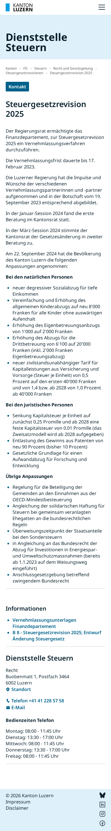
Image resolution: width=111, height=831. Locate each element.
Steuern (40, 68)
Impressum (18, 802)
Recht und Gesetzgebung (73, 68)
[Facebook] (102, 824)
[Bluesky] (102, 796)
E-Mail (18, 707)
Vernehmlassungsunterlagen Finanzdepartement (44, 623)
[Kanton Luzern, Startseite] (19, 7)
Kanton (11, 68)
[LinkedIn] (102, 806)
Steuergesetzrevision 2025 (71, 72)
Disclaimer (17, 808)
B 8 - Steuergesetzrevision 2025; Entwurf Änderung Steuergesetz (57, 635)
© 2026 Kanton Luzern (30, 795)
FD (25, 68)
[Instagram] (102, 815)
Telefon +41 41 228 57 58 (37, 701)
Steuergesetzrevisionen (24, 72)
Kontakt (17, 86)
